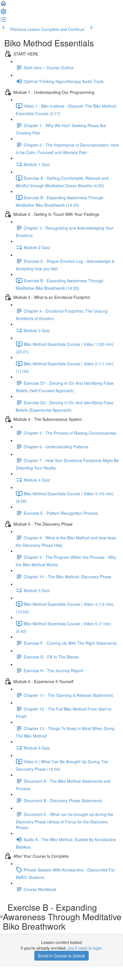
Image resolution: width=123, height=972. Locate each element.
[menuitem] (3, 13)
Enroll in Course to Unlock (61, 956)
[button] (3, 5)
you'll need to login (85, 948)
